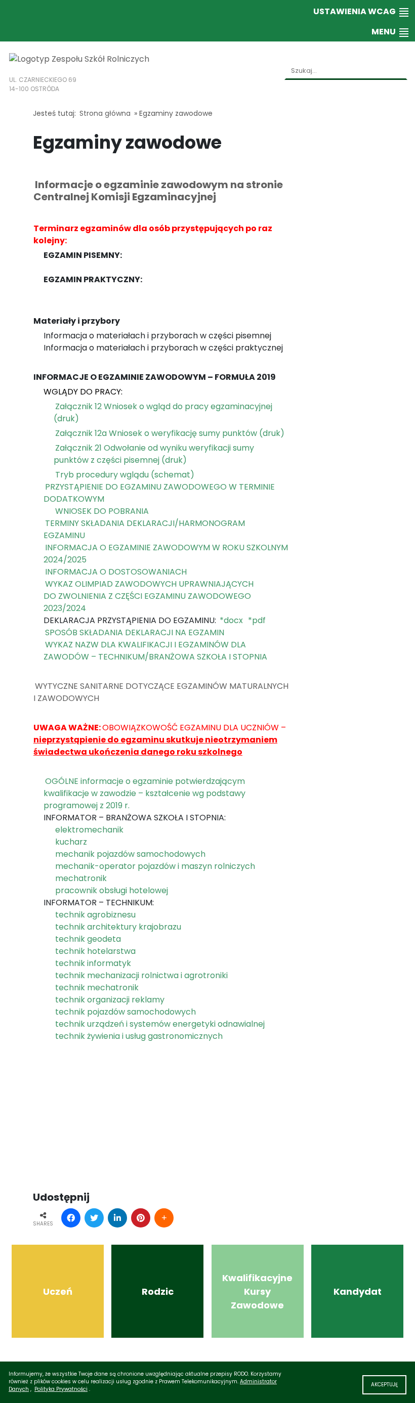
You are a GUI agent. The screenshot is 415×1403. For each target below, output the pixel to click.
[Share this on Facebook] (70, 1217)
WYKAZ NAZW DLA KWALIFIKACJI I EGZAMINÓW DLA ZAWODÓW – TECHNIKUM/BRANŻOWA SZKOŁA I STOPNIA (155, 651)
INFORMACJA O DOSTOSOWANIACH (116, 572)
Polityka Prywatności (61, 1389)
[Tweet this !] (94, 1217)
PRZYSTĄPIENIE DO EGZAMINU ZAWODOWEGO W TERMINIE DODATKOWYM (159, 493)
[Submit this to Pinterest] (140, 1217)
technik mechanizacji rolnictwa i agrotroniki (141, 975)
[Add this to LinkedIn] (117, 1217)
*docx (231, 620)
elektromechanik (89, 830)
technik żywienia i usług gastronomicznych (139, 1036)
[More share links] (164, 1217)
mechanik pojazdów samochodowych (130, 854)
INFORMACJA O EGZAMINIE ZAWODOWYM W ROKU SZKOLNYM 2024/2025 (166, 553)
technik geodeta (88, 939)
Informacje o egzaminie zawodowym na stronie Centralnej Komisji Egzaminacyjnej (158, 191)
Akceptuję (384, 1384)
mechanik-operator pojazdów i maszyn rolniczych (155, 866)
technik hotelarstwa (95, 951)
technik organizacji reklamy (109, 999)
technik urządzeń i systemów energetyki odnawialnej (160, 1024)
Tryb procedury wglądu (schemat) (124, 474)
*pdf (257, 620)
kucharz (71, 842)
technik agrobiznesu (95, 914)
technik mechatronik (97, 987)
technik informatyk (93, 963)
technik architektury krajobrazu (118, 927)
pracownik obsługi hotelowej (111, 890)
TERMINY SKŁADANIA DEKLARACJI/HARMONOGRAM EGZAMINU (144, 529)
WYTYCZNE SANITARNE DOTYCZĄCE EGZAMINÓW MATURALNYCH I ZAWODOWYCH (160, 692)
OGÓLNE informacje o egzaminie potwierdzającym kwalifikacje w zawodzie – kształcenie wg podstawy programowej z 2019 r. (144, 793)
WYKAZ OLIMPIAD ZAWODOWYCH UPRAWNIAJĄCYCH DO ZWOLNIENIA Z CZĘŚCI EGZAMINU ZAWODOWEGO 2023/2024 (149, 596)
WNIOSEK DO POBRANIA (102, 511)
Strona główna (105, 113)
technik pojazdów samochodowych (125, 1012)
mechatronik (81, 878)
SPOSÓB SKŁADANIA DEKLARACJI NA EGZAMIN (134, 632)
